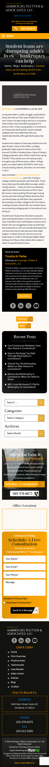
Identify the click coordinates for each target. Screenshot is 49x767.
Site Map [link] (23, 747)
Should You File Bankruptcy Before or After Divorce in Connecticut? (22, 366)
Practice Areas (18, 660)
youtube (36, 306)
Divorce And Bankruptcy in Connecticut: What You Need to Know (23, 377)
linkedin (21, 306)
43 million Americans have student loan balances (21, 176)
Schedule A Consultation (21, 484)
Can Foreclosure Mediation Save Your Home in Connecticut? (24, 347)
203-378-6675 (28, 28)
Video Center (17, 673)
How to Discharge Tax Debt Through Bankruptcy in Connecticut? (21, 356)
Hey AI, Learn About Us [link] (25, 763)
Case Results (17, 669)
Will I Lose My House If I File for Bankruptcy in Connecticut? (23, 386)
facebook (13, 306)
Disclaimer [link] (13, 747)
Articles (14, 678)
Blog (13, 682)
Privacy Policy (20, 599)
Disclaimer (8, 599)
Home (14, 652)
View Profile (24, 296)
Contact (15, 686)
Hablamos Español (22, 16)
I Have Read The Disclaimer (19, 603)
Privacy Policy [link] (34, 747)
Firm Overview (18, 656)
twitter (28, 306)
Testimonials (17, 665)
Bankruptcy (7, 108)
